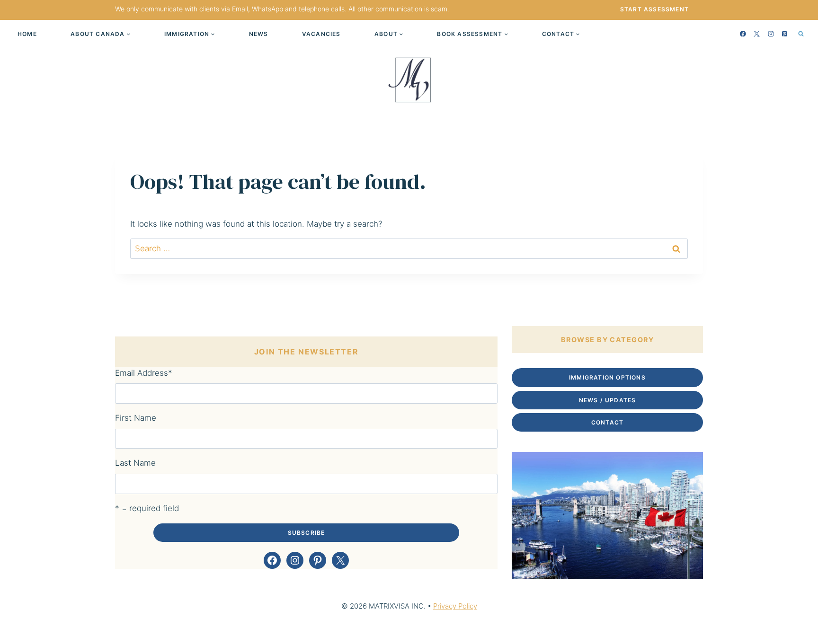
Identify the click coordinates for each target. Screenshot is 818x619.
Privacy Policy (455, 605)
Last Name (135, 463)
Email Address (143, 373)
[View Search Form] (801, 33)
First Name (135, 418)
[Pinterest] (785, 33)
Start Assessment (654, 9)
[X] (757, 33)
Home (27, 33)
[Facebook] (743, 33)
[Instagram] (771, 33)
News (258, 33)
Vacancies (321, 33)
